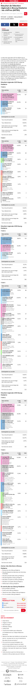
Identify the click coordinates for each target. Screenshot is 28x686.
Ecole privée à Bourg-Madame (10, 590)
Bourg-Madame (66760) (8, 588)
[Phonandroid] (20, 684)
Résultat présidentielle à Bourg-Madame (13, 575)
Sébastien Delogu (7, 626)
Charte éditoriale (18, 662)
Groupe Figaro (18, 666)
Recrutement (21, 663)
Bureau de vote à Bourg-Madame (11, 570)
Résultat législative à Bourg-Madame (12, 577)
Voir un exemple (21, 603)
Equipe (12, 662)
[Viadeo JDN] (20, 681)
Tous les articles (11, 663)
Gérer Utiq (24, 665)
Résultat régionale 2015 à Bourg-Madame (8, 38)
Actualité (5, 603)
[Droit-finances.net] (20, 678)
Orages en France (7, 622)
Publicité (25, 662)
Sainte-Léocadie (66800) (7, 18)
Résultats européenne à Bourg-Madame (13, 579)
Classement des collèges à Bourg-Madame (13, 592)
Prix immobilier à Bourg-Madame (11, 594)
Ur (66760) (10, 17)
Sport (4, 605)
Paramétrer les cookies (16, 665)
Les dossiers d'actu (8, 607)
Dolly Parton (5, 620)
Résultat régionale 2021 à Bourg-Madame (8, 34)
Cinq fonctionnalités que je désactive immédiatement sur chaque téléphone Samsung (12, 632)
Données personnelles (6, 665)
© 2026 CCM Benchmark (14, 668)
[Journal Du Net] (7, 678)
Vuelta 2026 (5, 628)
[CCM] (20, 675)
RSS (17, 663)
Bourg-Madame (19, 37)
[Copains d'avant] (7, 681)
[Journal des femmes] (7, 675)
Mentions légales (10, 666)
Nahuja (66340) (18, 17)
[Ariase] (7, 684)
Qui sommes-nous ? (5, 662)
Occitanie (21, 3)
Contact (5, 663)
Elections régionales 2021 (10, 3)
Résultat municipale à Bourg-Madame (12, 581)
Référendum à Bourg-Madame (10, 583)
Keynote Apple (6, 624)
